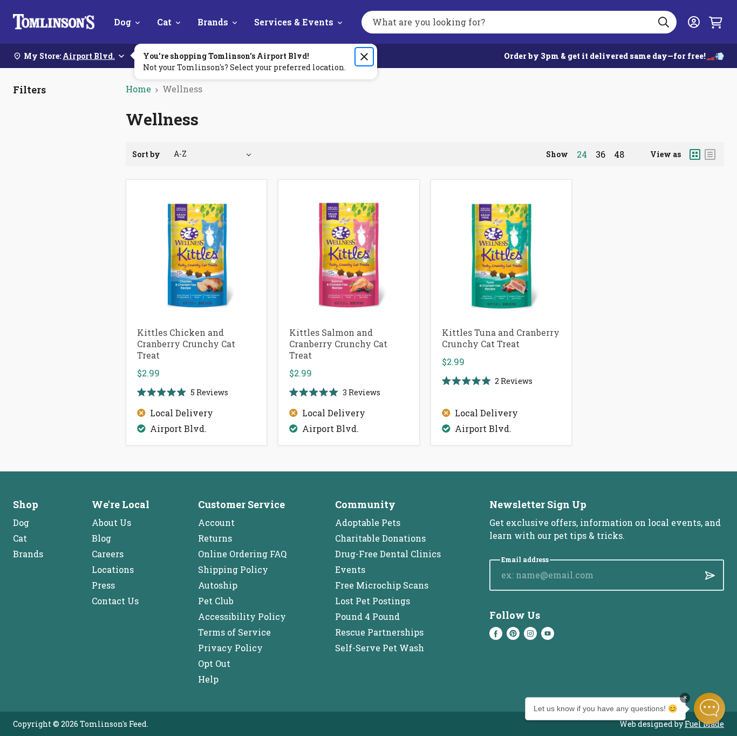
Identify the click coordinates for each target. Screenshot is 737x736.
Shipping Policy (233, 569)
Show (557, 154)
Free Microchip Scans (381, 585)
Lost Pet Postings (372, 600)
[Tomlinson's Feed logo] (53, 22)
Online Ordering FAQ (242, 553)
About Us (111, 522)
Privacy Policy (230, 647)
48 (619, 154)
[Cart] (715, 22)
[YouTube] (547, 633)
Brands (212, 22)
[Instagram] (530, 633)
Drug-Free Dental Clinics (388, 553)
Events (350, 569)
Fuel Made (704, 724)
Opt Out (214, 663)
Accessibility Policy (242, 616)
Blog (101, 538)
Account (216, 522)
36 (600, 154)
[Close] (364, 56)
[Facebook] (495, 633)
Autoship (217, 585)
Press (103, 585)
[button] (709, 708)
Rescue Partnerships (379, 632)
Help (208, 679)
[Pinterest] (513, 633)
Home (138, 88)
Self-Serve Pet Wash (379, 647)
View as (665, 154)
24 (582, 154)
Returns (215, 538)
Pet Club (216, 600)
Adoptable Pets (367, 522)
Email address (525, 560)
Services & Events (293, 22)
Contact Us (115, 600)
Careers (108, 553)
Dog (122, 22)
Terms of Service (234, 632)
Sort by (146, 154)
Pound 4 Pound (367, 616)
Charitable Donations (380, 538)
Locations (113, 569)
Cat (164, 22)
